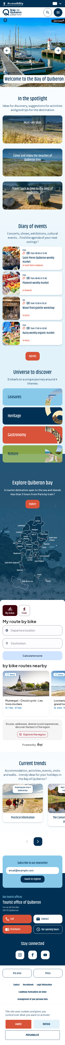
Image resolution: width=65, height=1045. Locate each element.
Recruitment (28, 985)
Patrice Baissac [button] (5, 20)
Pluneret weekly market (36, 282)
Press (48, 973)
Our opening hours (50, 929)
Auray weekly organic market (38, 332)
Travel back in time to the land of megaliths (32, 190)
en (54, 3)
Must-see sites (32, 122)
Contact (45, 919)
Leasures (14, 397)
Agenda (32, 356)
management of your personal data (33, 999)
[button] (6, 50)
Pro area (17, 973)
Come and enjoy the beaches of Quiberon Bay (32, 157)
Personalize (32, 1035)
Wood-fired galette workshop (38, 307)
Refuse (46, 1024)
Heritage (14, 416)
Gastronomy (17, 435)
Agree (18, 1024)
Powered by (29, 744)
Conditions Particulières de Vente (32, 992)
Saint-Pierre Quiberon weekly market (38, 259)
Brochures (15, 929)
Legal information (44, 985)
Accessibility (13, 3)
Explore (32, 504)
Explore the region (34, 734)
